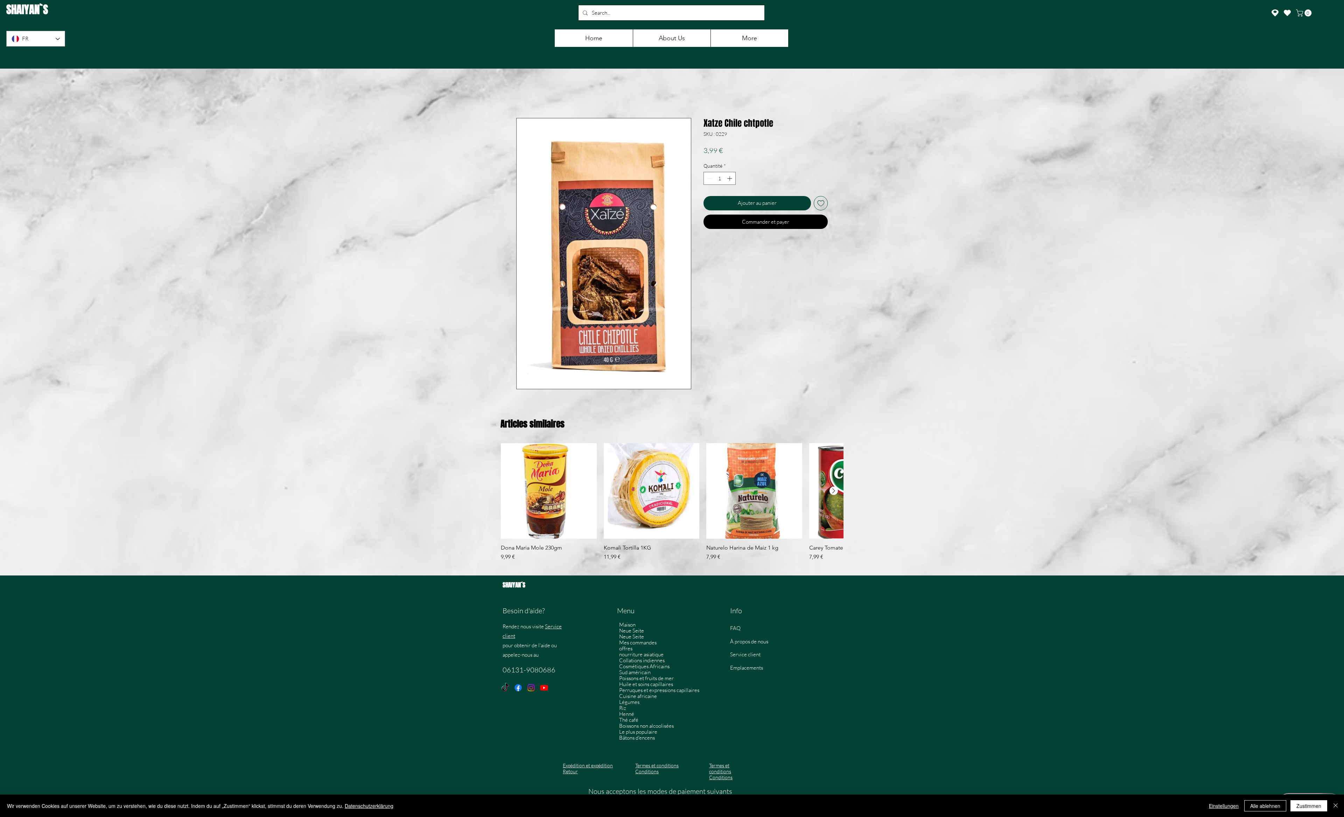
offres (625, 649)
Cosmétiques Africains (644, 667)
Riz (622, 709)
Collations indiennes (642, 661)
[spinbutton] (719, 179)
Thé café (628, 721)
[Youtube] (544, 688)
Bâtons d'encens (637, 739)
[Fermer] (1335, 805)
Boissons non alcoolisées (646, 727)
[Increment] (730, 179)
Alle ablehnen (1265, 805)
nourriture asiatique (641, 655)
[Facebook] (518, 688)
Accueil (524, 93)
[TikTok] (505, 688)
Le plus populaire (638, 733)
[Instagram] (531, 688)
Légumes (629, 703)
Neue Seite (631, 632)
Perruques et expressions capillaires (658, 691)
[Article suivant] (834, 492)
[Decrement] (709, 179)
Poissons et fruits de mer (646, 679)
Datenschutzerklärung (369, 805)
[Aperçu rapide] (549, 492)
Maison (627, 626)
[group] (672, 507)
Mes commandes (638, 644)
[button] (1304, 12)
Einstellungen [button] (1224, 805)
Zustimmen (1308, 805)
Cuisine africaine (638, 697)
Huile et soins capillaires (646, 685)
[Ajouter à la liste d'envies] (821, 204)
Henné (626, 715)
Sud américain (635, 673)
